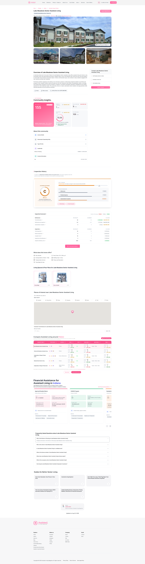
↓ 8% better (106, 240)
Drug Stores (49, 300)
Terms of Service (73, 560)
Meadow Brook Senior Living (39, 360)
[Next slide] (110, 426)
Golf (97, 300)
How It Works (89, 2)
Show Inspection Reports (73, 246)
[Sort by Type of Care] (56, 342)
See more (67, 372)
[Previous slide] (107, 426)
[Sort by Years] (109, 342)
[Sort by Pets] (80, 342)
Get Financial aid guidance (104, 386)
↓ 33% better (99, 219)
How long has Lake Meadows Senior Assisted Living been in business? (52, 463)
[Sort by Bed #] (73, 342)
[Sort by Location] (65, 342)
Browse (48, 2)
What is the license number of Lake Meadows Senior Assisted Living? (52, 452)
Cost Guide (71, 2)
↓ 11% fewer (100, 222)
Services (83, 2)
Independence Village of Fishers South (40, 356)
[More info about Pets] (79, 342)
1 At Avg (104, 214)
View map (53, 15)
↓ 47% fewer (106, 231)
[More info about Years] (108, 342)
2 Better (108, 214)
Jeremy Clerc (68, 506)
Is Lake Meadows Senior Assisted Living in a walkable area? (49, 448)
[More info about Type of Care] (55, 342)
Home (43, 2)
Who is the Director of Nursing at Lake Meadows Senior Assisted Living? (52, 438)
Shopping (68, 300)
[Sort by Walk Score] (90, 342)
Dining (59, 300)
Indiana (45, 8)
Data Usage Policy (80, 560)
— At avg (100, 224)
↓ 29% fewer (106, 238)
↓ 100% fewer (106, 233)
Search (107, 330)
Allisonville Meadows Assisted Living (41, 351)
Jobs (77, 2)
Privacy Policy (65, 560)
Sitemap (39, 8)
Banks (88, 300)
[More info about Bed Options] (99, 342)
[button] (72, 311)
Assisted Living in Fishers (54, 8)
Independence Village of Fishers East (41, 365)
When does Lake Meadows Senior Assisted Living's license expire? (51, 456)
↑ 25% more (106, 235)
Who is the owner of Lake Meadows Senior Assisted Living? (49, 444)
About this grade (71, 203)
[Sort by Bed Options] (100, 342)
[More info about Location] (64, 342)
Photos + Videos (56, 2)
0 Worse (100, 214)
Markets (78, 300)
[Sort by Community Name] (44, 342)
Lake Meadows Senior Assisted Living (41, 346)
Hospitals (39, 300)
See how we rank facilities (81, 369)
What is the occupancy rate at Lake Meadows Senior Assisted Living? (52, 460)
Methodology (62, 203)
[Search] (99, 2)
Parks (107, 300)
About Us (65, 2)
